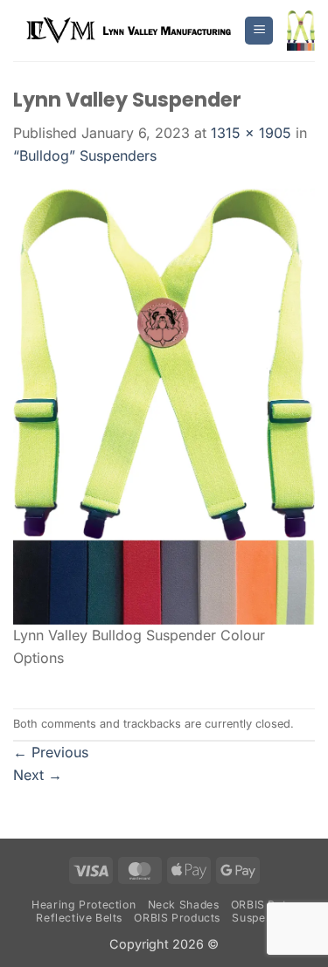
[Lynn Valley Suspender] (164, 405)
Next (37, 775)
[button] (259, 31)
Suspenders (264, 917)
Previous (50, 752)
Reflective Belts (79, 917)
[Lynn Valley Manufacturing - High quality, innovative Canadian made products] (128, 30)
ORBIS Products (177, 917)
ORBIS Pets (261, 904)
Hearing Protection (83, 904)
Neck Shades (184, 904)
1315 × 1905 (251, 133)
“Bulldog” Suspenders (85, 155)
